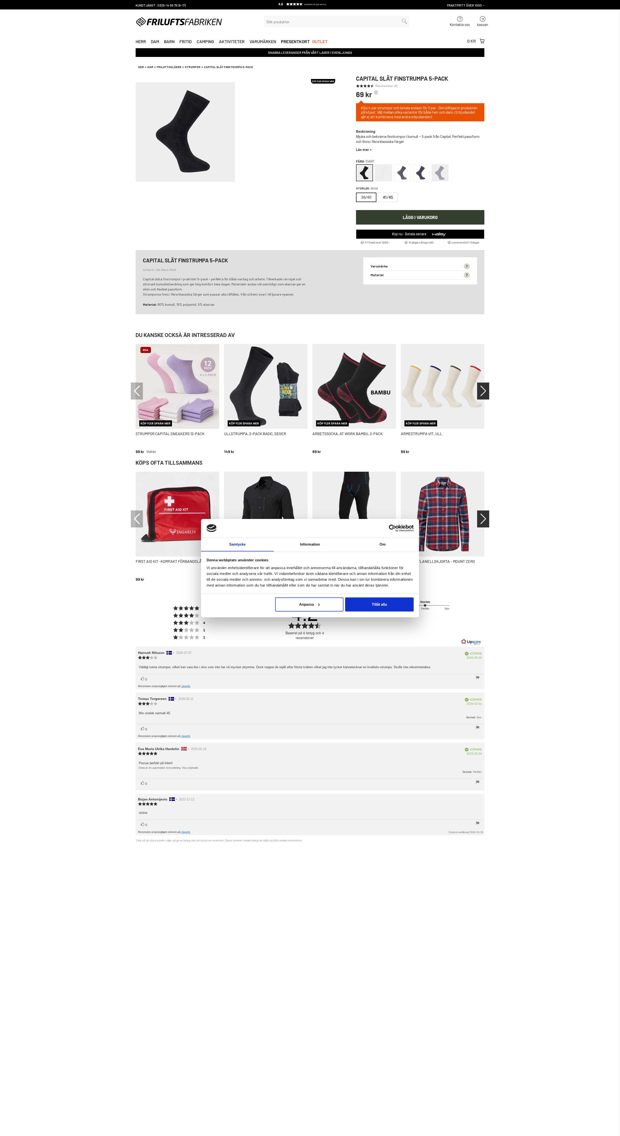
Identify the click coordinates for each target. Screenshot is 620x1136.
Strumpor (193, 67)
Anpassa (306, 604)
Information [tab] (310, 544)
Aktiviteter (232, 42)
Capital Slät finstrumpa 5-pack (228, 67)
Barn (169, 42)
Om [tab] (383, 544)
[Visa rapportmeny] (478, 678)
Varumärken (262, 42)
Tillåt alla (379, 604)
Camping (205, 42)
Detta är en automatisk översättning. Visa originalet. (169, 767)
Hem (141, 67)
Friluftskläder (169, 67)
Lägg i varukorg (420, 217)
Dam (155, 42)
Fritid (185, 42)
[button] (310, 4)
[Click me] (376, 92)
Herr (141, 42)
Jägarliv (185, 686)
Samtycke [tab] (237, 544)
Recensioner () (386, 86)
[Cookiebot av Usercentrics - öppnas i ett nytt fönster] (392, 528)
